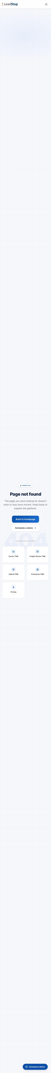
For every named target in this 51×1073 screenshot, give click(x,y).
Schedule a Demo (37, 1067)
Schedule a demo (24, 528)
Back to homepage (25, 519)
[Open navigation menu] (46, 4)
